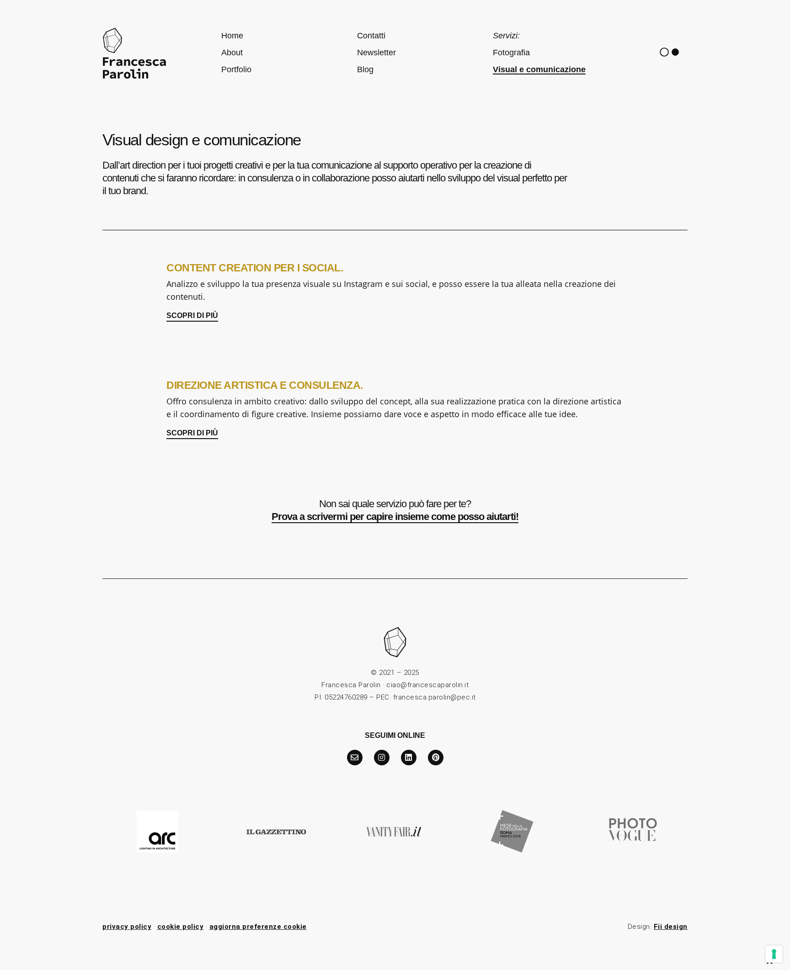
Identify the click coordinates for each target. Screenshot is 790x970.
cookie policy (180, 926)
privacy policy (126, 926)
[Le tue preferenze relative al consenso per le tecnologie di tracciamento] (774, 954)
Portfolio (236, 69)
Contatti (371, 35)
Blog (365, 69)
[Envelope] (355, 757)
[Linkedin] (408, 757)
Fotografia (511, 52)
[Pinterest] (435, 757)
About (232, 52)
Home (232, 35)
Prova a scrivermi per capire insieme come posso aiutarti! (395, 516)
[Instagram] (382, 757)
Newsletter (376, 52)
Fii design (671, 926)
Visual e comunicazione (539, 69)
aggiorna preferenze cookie (258, 926)
